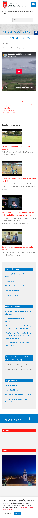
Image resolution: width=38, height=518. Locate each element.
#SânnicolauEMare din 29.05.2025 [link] (28, 103)
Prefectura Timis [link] (11, 385)
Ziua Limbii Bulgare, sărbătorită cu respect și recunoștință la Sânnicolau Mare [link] (9, 107)
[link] (19, 4)
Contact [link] (30, 11)
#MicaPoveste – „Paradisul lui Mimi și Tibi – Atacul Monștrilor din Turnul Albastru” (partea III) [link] (18, 335)
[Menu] (33, 4)
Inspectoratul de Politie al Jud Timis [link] (18, 395)
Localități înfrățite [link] (11, 295)
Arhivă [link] (4, 14)
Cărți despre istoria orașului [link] (15, 286)
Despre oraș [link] (9, 281)
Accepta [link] (17, 513)
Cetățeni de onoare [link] (12, 290)
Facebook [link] (22, 11)
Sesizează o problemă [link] (10, 11)
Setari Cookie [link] (7, 513)
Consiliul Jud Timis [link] (11, 390)
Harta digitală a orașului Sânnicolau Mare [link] (18, 275)
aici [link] (12, 364)
